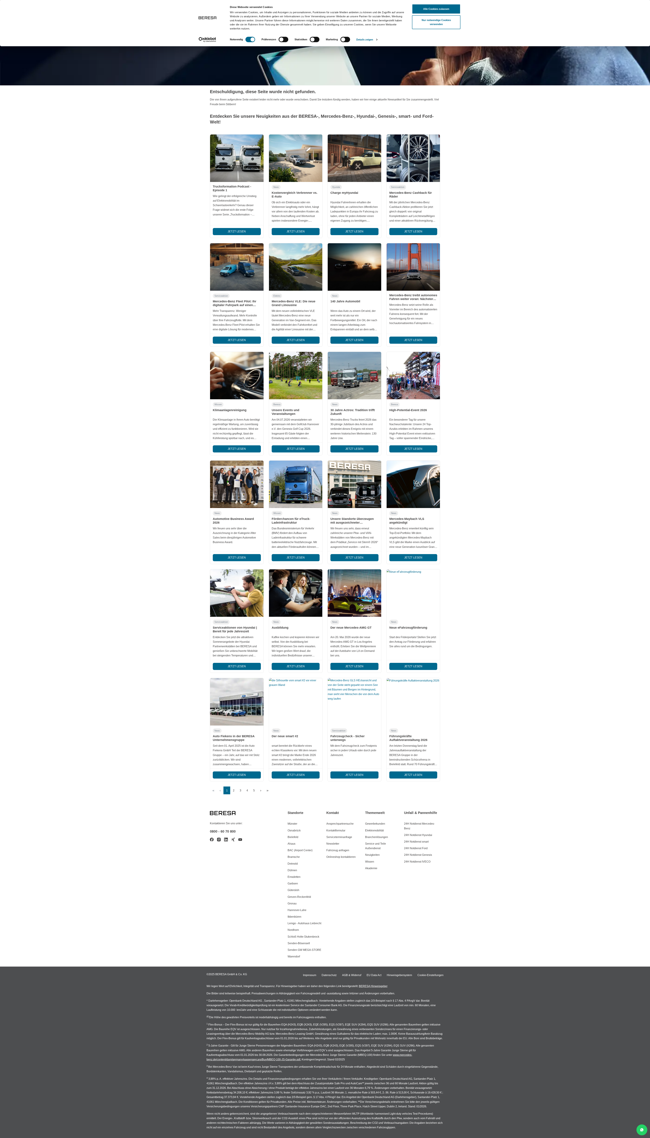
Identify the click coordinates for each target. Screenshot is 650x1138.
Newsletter (332, 843)
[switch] (283, 39)
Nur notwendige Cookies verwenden (436, 22)
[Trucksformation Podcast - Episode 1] (237, 158)
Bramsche (294, 856)
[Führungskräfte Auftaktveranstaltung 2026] (413, 702)
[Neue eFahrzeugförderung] (413, 593)
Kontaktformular (335, 830)
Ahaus (291, 843)
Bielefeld (293, 837)
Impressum (309, 975)
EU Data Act (374, 975)
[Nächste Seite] (260, 790)
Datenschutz (329, 975)
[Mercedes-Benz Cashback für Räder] (413, 158)
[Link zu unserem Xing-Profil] (233, 839)
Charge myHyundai (344, 192)
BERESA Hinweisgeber (373, 986)
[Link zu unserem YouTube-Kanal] (240, 839)
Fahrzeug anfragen (337, 850)
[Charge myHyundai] (354, 158)
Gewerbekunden (375, 823)
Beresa (276, 404)
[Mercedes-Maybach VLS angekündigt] (413, 484)
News (276, 187)
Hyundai (336, 187)
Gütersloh (293, 890)
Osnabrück (294, 830)
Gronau (292, 903)
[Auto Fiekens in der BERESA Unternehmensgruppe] (237, 702)
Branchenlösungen (376, 837)
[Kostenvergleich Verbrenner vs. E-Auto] (295, 158)
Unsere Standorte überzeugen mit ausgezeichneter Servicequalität (352, 522)
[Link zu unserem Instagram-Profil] (219, 839)
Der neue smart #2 (285, 736)
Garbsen (293, 883)
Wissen (218, 404)
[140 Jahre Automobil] (354, 267)
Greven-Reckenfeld (299, 896)
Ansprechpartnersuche (340, 823)
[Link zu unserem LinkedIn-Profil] (226, 839)
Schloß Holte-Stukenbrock (303, 936)
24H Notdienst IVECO (417, 861)
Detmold (293, 863)
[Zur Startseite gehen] (227, 813)
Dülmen (292, 870)
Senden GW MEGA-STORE (304, 949)
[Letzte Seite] (267, 790)
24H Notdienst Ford (416, 848)
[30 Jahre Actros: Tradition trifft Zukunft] (354, 375)
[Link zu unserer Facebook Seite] (212, 839)
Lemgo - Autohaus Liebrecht (304, 923)
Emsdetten (294, 876)
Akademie (371, 868)
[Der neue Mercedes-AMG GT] (354, 593)
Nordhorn (293, 929)
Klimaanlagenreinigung (229, 410)
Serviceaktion (397, 187)
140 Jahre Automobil (345, 301)
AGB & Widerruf (351, 975)
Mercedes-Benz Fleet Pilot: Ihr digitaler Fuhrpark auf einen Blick (234, 305)
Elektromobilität (374, 830)
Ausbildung (280, 627)
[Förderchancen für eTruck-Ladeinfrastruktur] (295, 484)
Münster (292, 823)
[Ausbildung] (295, 593)
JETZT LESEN (237, 231)
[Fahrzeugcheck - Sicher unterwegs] (354, 702)
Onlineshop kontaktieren (341, 856)
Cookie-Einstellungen (430, 975)
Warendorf (294, 956)
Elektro (276, 296)
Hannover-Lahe (297, 910)
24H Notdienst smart (416, 841)
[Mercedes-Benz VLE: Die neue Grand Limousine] (295, 267)
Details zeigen (364, 39)
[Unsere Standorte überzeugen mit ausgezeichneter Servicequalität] (354, 484)
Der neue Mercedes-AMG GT (351, 627)
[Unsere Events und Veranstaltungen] (295, 375)
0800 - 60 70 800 (223, 831)
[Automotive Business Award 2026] (237, 484)
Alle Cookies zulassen (436, 8)
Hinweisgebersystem (399, 975)
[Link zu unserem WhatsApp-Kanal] (641, 1129)
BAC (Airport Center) (300, 850)
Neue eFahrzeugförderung (408, 627)
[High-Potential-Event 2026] (413, 375)
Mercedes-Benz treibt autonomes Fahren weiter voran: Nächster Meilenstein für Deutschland (413, 299)
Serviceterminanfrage (339, 837)
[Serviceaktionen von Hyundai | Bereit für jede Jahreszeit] (237, 593)
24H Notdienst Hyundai (418, 835)
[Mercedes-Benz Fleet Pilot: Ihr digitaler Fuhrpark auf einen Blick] (237, 267)
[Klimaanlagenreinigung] (237, 375)
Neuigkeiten (372, 854)
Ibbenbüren (294, 916)
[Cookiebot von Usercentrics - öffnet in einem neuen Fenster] (207, 39)
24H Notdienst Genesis (418, 854)
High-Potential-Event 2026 (408, 410)
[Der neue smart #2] (295, 702)
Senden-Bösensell (299, 943)
